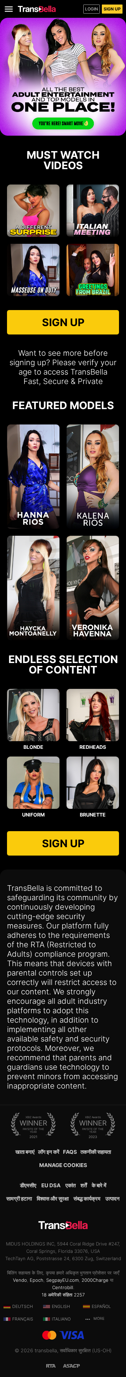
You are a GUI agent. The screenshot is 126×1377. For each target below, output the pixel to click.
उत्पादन (112, 1198)
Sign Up (112, 9)
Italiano (61, 1319)
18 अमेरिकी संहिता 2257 (63, 1294)
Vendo (20, 1280)
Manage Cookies (63, 1165)
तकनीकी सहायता (95, 1152)
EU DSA (51, 1185)
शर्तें (83, 1185)
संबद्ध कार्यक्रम (87, 1198)
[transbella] (37, 9)
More (98, 1318)
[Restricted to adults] (54, 1365)
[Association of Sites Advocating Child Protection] (71, 1365)
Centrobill (62, 1287)
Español (101, 1306)
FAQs (70, 1152)
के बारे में (99, 1185)
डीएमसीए (28, 1185)
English (61, 1306)
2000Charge (95, 1280)
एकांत (70, 1185)
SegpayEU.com (62, 1280)
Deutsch (22, 1306)
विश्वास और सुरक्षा (53, 1198)
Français (22, 1319)
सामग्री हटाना (19, 1198)
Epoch (36, 1280)
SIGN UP (63, 322)
